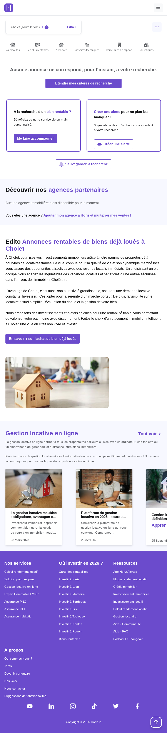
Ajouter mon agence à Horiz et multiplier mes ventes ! (87, 215)
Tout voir (148, 433)
